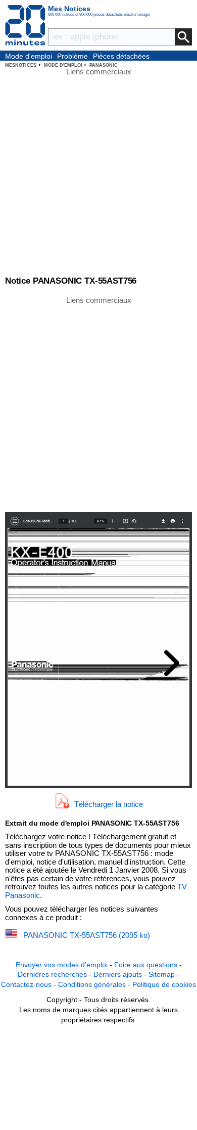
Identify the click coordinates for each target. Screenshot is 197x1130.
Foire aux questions (145, 965)
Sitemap (162, 974)
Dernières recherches (52, 974)
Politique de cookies (164, 984)
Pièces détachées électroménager (121, 56)
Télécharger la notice (108, 804)
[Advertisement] (98, 403)
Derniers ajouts (117, 974)
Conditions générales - (95, 984)
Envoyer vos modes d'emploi (62, 965)
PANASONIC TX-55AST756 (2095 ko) (86, 935)
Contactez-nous (26, 984)
